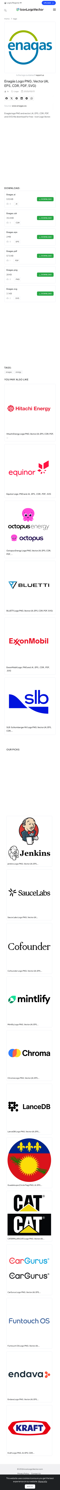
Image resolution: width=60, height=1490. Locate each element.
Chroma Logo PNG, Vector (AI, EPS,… (23, 1078)
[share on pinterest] (16, 98)
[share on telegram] (26, 98)
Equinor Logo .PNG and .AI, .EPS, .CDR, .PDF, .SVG (28, 494)
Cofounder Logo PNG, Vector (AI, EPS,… (25, 971)
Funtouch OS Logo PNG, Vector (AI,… (24, 1346)
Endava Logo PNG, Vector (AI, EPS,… (23, 1399)
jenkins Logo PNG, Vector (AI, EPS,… (23, 864)
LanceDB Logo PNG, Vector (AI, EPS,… (24, 1131)
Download (46, 199)
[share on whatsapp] (31, 98)
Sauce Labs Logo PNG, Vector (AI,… (23, 917)
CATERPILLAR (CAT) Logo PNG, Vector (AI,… (26, 1239)
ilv (8, 91)
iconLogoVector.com (33, 1469)
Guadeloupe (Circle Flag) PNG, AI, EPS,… (25, 1185)
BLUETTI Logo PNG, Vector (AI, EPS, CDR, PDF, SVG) (29, 610)
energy (18, 372)
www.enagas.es (19, 105)
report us (40, 75)
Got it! (30, 1486)
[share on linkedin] (21, 98)
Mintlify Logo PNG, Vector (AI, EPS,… (23, 1024)
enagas (9, 372)
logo (15, 19)
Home (6, 19)
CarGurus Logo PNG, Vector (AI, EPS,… (24, 1292)
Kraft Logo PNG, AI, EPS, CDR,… (21, 1453)
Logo (16, 91)
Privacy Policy (23, 1473)
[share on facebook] (6, 98)
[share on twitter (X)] (11, 98)
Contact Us (36, 1473)
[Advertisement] (30, 156)
